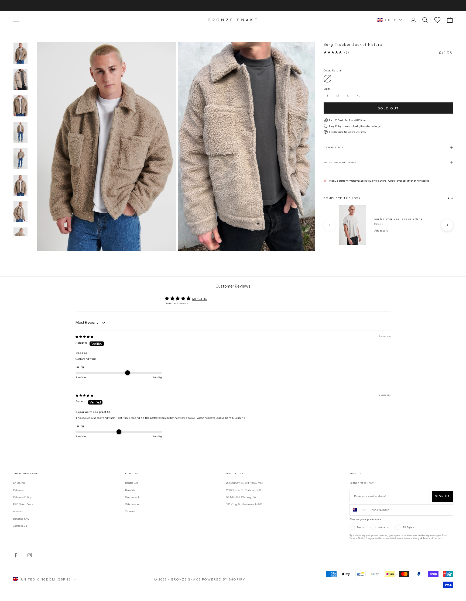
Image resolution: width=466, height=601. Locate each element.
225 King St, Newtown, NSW (244, 504)
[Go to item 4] (20, 132)
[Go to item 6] (20, 185)
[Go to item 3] (20, 106)
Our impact (132, 497)
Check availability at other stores (408, 180)
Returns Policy (22, 497)
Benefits (130, 490)
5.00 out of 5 (199, 299)
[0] (437, 20)
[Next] (447, 225)
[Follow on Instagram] (29, 555)
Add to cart (381, 230)
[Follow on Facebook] (15, 555)
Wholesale (132, 504)
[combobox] (358, 510)
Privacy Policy (412, 538)
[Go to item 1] (20, 53)
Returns (18, 490)
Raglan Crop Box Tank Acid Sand (398, 218)
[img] (84, 337)
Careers (130, 511)
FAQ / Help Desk (23, 504)
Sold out (388, 108)
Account (18, 511)
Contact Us (20, 525)
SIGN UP (442, 496)
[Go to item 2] (20, 79)
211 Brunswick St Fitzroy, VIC (244, 483)
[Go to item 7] (20, 212)
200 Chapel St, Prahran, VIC (243, 490)
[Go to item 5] (20, 159)
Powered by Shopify (223, 579)
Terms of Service (432, 538)
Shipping (19, 483)
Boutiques (131, 483)
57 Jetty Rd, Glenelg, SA (241, 497)
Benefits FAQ (21, 518)
